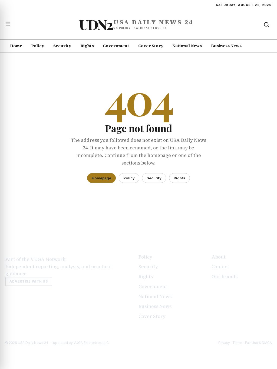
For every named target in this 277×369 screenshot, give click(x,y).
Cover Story (150, 46)
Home (16, 46)
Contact (220, 266)
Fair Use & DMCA (258, 343)
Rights (87, 46)
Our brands (225, 276)
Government (116, 46)
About (219, 257)
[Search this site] (266, 24)
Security (62, 46)
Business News (226, 46)
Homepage (101, 178)
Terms (237, 343)
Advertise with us (28, 281)
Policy (37, 46)
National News (187, 46)
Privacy (224, 343)
